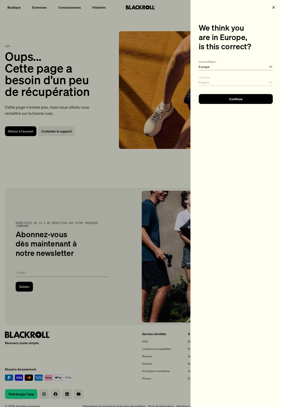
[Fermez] (274, 7)
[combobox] (236, 64)
